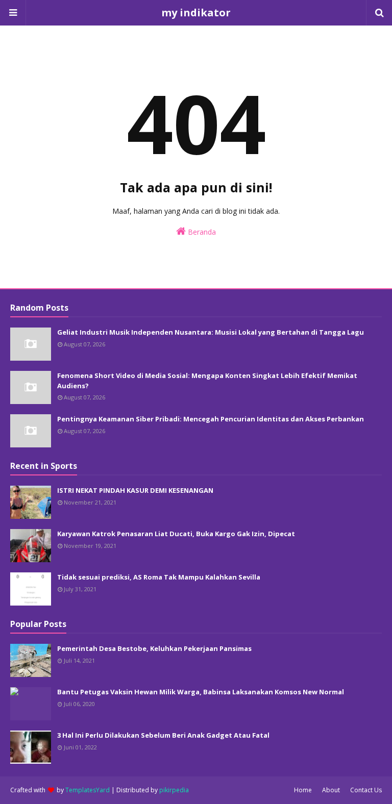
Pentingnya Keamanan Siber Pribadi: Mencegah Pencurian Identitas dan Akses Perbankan (210, 418)
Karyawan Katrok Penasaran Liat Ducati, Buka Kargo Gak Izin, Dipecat (176, 533)
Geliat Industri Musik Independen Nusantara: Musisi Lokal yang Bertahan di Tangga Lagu (210, 332)
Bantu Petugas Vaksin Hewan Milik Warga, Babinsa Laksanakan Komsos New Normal (200, 691)
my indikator (196, 12)
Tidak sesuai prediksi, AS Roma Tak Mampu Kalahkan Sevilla (158, 577)
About (331, 790)
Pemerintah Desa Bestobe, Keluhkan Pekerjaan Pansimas (154, 648)
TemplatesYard (87, 790)
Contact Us (366, 790)
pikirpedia (174, 790)
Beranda (201, 232)
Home (303, 790)
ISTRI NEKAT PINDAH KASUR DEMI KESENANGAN (135, 490)
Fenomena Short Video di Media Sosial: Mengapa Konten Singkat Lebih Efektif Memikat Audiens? (207, 380)
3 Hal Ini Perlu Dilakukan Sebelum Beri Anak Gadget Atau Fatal (163, 735)
